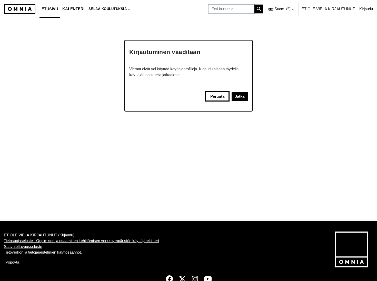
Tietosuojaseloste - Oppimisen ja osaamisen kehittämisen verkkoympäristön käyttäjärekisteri (81, 240)
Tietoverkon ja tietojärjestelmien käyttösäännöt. (43, 252)
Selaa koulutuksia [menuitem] (107, 9)
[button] (281, 9)
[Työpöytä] (19, 9)
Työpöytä (11, 262)
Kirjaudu (366, 9)
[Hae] (258, 9)
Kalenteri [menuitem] (73, 9)
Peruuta (217, 96)
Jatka (239, 96)
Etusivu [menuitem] (50, 9)
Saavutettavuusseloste (23, 246)
